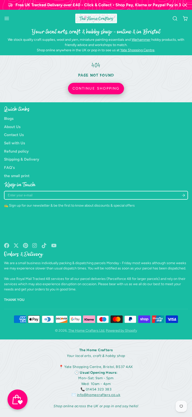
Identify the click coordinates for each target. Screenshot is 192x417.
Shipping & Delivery (21, 159)
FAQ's (9, 167)
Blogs (9, 118)
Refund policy (16, 151)
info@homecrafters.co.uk (98, 395)
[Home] (96, 18)
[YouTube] (53, 245)
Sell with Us (14, 143)
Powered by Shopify (121, 330)
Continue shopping (96, 88)
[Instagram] (35, 245)
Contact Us (14, 134)
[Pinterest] (25, 245)
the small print (17, 175)
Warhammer (141, 40)
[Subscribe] (183, 195)
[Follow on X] (16, 245)
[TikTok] (44, 245)
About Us (12, 126)
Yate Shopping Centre (137, 50)
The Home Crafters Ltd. (86, 330)
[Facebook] (6, 245)
